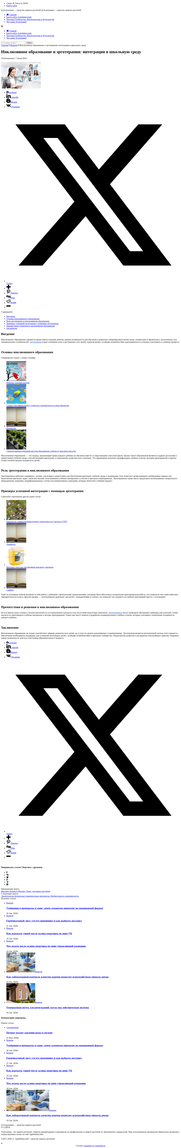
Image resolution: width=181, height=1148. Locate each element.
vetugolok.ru (100, 1146)
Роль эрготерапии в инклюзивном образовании (27, 321)
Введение (10, 316)
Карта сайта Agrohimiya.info (19, 17)
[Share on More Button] (8, 288)
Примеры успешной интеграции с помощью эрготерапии (32, 323)
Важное (13, 45)
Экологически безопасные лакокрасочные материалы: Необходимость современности (40, 896)
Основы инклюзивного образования (22, 319)
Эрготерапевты (115, 613)
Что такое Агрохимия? (16, 22)
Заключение (11, 328)
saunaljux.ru (89, 1146)
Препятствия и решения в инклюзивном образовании (30, 326)
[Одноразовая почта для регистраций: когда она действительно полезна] (20, 1002)
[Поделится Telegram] (7, 882)
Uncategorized (12, 1027)
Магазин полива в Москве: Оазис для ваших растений (25, 891)
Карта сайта (11, 6)
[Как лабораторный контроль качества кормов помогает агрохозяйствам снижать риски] (20, 972)
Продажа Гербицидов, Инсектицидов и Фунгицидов (30, 19)
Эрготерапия (35, 342)
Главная (12, 15)
